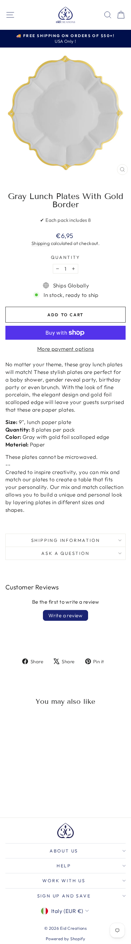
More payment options (65, 348)
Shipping (40, 243)
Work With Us (64, 880)
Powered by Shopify (66, 938)
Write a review (65, 615)
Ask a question (65, 553)
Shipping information (65, 540)
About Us (64, 851)
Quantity (65, 257)
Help (64, 866)
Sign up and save (64, 896)
